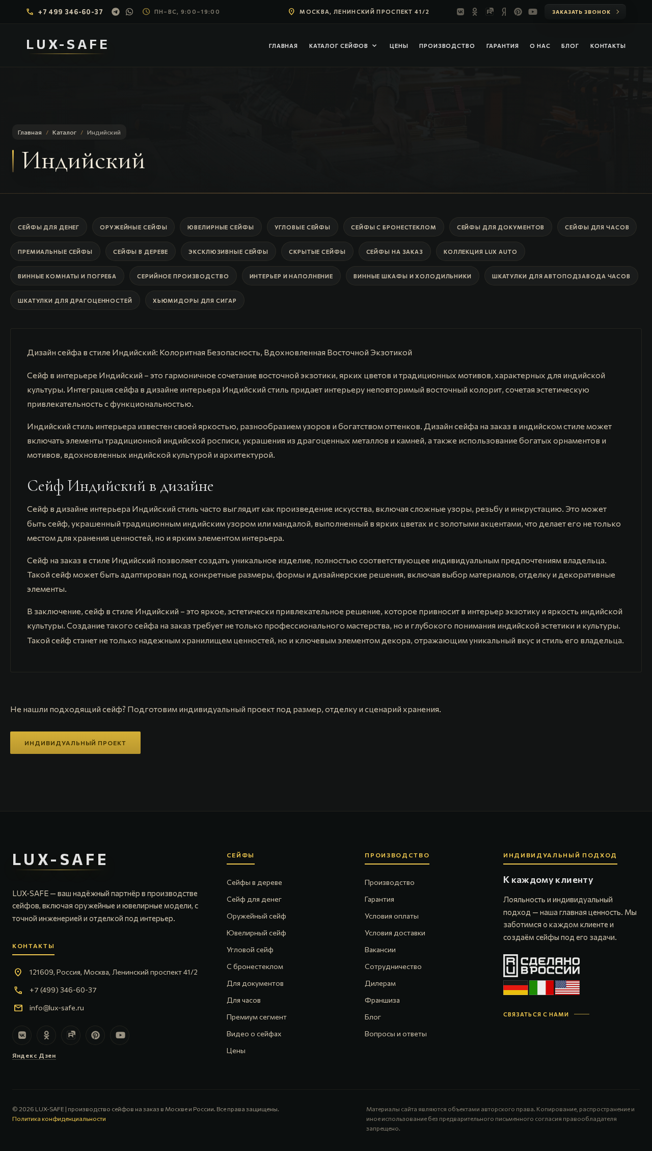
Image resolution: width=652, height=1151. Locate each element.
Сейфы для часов (597, 227)
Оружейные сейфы (133, 227)
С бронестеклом (255, 966)
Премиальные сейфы (55, 251)
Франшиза (382, 1000)
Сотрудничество (393, 966)
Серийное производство (183, 276)
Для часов (244, 1000)
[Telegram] (116, 12)
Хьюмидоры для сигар (195, 300)
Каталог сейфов (343, 46)
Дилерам (380, 983)
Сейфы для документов (501, 227)
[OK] (475, 12)
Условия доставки (395, 932)
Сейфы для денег (48, 227)
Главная (283, 45)
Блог (570, 45)
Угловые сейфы (303, 227)
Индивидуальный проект (75, 742)
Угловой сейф (250, 949)
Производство (447, 45)
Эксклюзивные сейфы (228, 251)
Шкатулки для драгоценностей (75, 300)
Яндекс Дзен (34, 1055)
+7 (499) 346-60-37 (63, 989)
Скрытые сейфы (317, 251)
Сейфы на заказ (394, 251)
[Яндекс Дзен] (504, 12)
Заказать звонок (581, 12)
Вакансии (380, 949)
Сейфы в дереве (140, 251)
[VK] (461, 12)
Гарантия (502, 45)
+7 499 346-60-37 (70, 12)
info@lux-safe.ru (57, 1007)
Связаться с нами (536, 1014)
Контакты (608, 45)
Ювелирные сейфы (220, 227)
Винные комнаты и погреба (67, 276)
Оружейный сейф (256, 915)
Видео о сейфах (254, 1033)
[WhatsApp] (130, 12)
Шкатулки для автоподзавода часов (561, 276)
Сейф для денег (254, 899)
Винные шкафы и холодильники (413, 276)
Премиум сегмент (257, 1016)
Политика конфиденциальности (59, 1118)
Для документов (255, 983)
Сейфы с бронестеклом (394, 227)
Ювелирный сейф (256, 932)
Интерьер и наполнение (291, 276)
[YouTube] (532, 12)
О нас (540, 45)
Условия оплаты (392, 915)
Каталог (64, 132)
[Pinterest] (518, 12)
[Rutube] (489, 12)
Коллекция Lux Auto (481, 251)
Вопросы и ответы (396, 1033)
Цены (399, 45)
